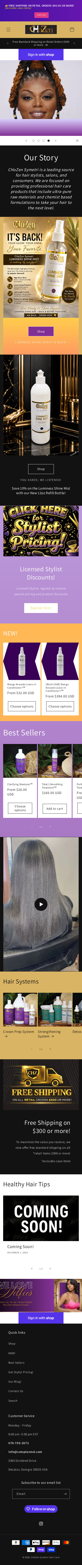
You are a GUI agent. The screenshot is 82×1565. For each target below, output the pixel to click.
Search (13, 1401)
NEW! (11, 1353)
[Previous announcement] (7, 43)
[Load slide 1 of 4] (33, 140)
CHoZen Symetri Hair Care (45, 1557)
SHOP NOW (41, 15)
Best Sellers (16, 1363)
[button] (8, 29)
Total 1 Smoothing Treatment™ (52, 786)
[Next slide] (55, 140)
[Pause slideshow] (77, 140)
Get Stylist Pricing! (20, 1372)
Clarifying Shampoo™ (20, 784)
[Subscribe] (65, 1494)
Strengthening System (49, 1034)
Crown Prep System (18, 1031)
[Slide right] (50, 826)
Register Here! (41, 608)
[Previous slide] (26, 140)
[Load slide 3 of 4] (43, 140)
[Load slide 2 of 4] (38, 140)
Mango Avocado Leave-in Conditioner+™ (21, 686)
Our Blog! (14, 1381)
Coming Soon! (20, 1246)
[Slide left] (31, 826)
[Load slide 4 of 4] (48, 140)
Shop (41, 331)
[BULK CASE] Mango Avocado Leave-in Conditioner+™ (57, 687)
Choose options (21, 706)
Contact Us (15, 1391)
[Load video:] (41, 904)
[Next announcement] (74, 43)
